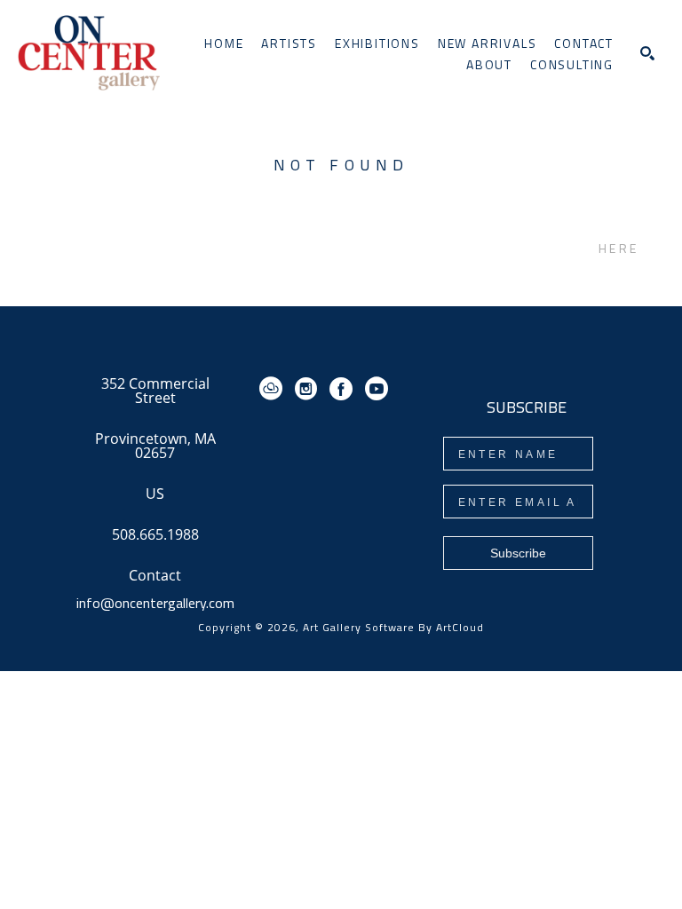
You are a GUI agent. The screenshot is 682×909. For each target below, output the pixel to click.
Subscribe (518, 553)
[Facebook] (344, 388)
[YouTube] (376, 388)
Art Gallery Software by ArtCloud (393, 627)
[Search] (647, 53)
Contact (155, 575)
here (618, 248)
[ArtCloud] (274, 388)
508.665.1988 (155, 535)
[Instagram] (309, 388)
